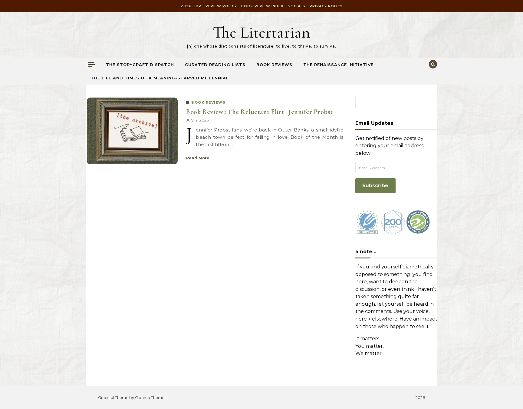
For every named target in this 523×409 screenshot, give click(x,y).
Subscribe (375, 185)
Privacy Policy (326, 6)
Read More (197, 157)
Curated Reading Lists (215, 64)
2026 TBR (191, 6)
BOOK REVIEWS (208, 102)
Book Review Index (262, 6)
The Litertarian (261, 32)
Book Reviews (274, 64)
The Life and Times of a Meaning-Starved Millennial (160, 77)
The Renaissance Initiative (338, 64)
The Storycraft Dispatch (140, 64)
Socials (296, 6)
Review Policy (221, 6)
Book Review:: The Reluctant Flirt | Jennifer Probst (259, 112)
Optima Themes (150, 397)
